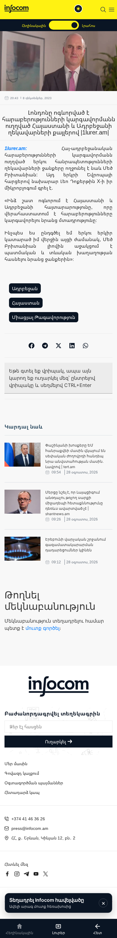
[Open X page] (45, 874)
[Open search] (103, 9)
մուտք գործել (42, 628)
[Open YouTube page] (36, 874)
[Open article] (22, 455)
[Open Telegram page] (26, 874)
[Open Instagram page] (17, 874)
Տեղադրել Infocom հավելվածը (46, 903)
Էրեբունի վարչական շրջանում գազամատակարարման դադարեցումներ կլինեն (75, 544)
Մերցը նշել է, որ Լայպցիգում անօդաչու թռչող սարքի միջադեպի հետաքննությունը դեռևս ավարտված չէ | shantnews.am (74, 503)
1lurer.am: (33, 148)
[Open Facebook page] (7, 874)
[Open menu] (111, 9)
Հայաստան (26, 302)
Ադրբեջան (25, 288)
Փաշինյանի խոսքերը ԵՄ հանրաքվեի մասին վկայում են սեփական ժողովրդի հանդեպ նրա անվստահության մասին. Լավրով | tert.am (75, 456)
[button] (31, 345)
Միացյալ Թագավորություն (43, 317)
